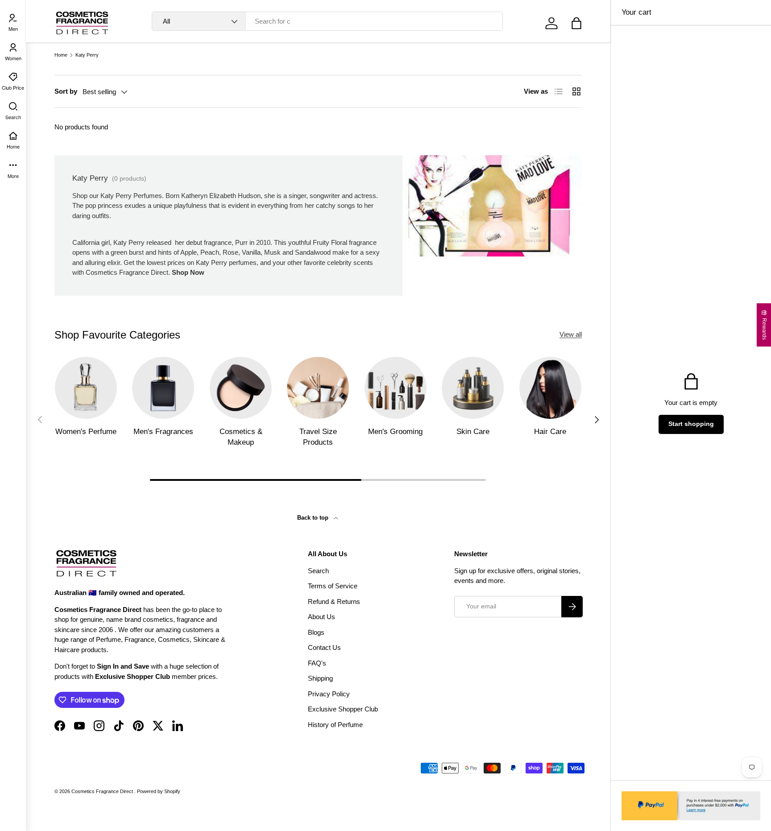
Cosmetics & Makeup (241, 437)
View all (571, 334)
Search (318, 571)
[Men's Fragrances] (163, 388)
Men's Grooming (395, 431)
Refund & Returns (334, 601)
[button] (576, 23)
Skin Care (472, 431)
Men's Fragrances (163, 431)
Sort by (65, 91)
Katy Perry (87, 55)
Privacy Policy (329, 694)
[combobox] (327, 21)
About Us (321, 616)
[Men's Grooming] (396, 388)
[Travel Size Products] (318, 388)
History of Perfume (335, 724)
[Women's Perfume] (86, 388)
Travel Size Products (318, 437)
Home (60, 55)
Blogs (316, 632)
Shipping (320, 678)
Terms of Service (332, 586)
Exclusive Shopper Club (343, 709)
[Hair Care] (550, 388)
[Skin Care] (473, 388)
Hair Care (550, 431)
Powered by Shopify (158, 791)
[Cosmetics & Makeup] (241, 388)
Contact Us (324, 647)
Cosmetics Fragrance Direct (102, 791)
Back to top (313, 517)
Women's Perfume (85, 431)
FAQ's (317, 663)
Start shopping (691, 424)
